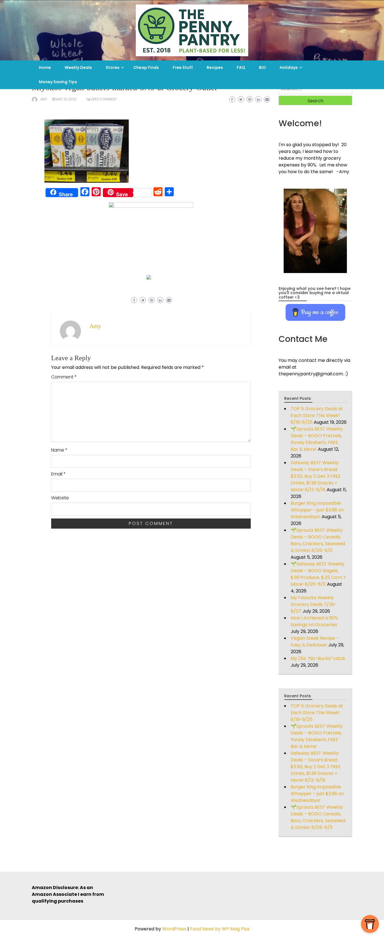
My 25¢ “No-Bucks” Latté (318, 658)
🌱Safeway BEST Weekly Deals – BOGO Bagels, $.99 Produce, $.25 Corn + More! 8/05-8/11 (318, 574)
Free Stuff (183, 67)
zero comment (104, 99)
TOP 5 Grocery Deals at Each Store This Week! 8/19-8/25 (317, 415)
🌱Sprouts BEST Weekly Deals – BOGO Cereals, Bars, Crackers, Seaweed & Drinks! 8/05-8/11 (318, 540)
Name (59, 450)
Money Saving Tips (58, 82)
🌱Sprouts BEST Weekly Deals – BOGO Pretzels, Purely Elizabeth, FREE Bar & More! (317, 439)
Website (60, 498)
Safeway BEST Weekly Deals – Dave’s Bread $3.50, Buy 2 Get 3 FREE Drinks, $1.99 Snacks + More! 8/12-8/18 (316, 476)
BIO (262, 67)
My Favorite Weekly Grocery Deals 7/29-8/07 (313, 604)
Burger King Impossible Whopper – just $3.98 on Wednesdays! (317, 510)
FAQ (241, 67)
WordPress (174, 929)
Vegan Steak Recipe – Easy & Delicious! (315, 641)
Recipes (215, 67)
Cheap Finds (146, 67)
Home (45, 67)
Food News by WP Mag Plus (220, 929)
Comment (64, 377)
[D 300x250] (148, 276)
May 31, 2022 (66, 99)
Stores (112, 67)
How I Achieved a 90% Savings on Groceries (314, 621)
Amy (43, 99)
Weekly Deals (78, 67)
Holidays (289, 67)
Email (58, 474)
